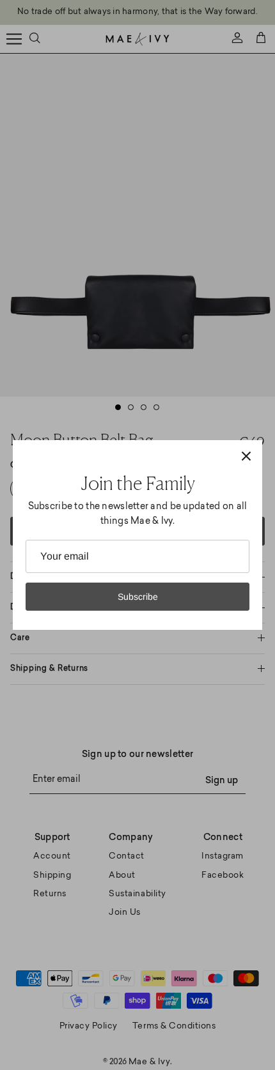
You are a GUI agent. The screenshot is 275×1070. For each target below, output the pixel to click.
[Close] (246, 456)
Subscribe (138, 597)
